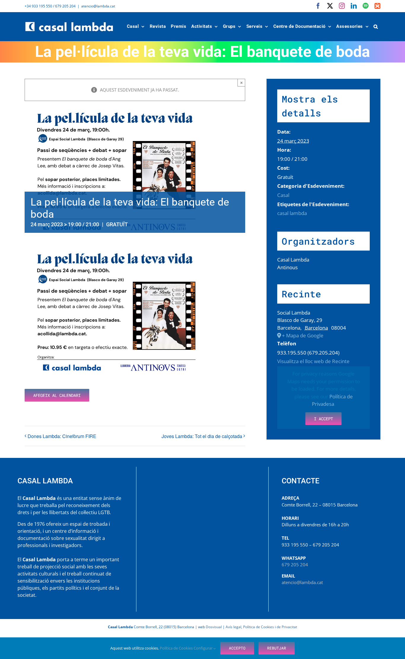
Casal (283, 195)
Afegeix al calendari (57, 395)
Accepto (237, 648)
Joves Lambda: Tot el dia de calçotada (202, 436)
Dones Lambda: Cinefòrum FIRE (62, 436)
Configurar (203, 648)
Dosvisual (214, 626)
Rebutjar (276, 648)
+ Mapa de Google (302, 335)
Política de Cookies (177, 648)
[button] (376, 26)
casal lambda (292, 213)
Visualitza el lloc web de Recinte (313, 361)
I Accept (323, 418)
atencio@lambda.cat (98, 6)
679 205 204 (295, 564)
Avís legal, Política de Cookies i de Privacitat (261, 626)
